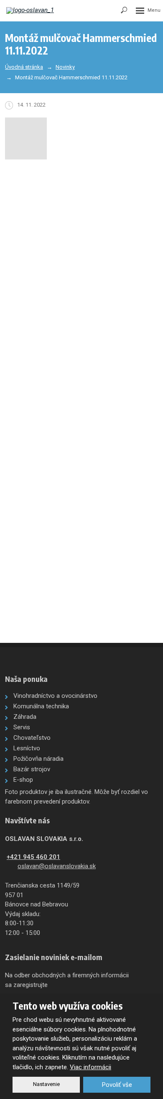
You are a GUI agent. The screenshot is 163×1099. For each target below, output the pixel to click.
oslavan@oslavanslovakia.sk (57, 866)
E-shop (23, 779)
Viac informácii (90, 1067)
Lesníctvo (26, 748)
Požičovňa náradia (38, 758)
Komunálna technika (41, 706)
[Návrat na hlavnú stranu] (31, 10)
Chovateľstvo (32, 737)
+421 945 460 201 (33, 857)
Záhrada (24, 716)
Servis (21, 727)
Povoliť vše (117, 1085)
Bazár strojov (31, 769)
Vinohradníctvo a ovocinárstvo (55, 696)
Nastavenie (46, 1084)
